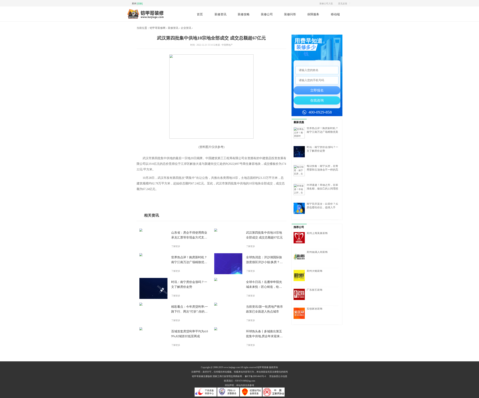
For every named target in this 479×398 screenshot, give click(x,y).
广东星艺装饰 (314, 289)
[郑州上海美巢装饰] (300, 239)
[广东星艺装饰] (300, 296)
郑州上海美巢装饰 (317, 233)
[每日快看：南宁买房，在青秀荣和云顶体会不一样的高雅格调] (300, 172)
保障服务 (313, 14)
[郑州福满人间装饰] (300, 258)
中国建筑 (164, 200)
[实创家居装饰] (300, 315)
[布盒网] (145, 18)
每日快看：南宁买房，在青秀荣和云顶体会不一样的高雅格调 (322, 170)
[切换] (140, 3)
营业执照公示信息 (278, 376)
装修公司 (267, 14)
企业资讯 (186, 28)
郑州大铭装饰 (314, 271)
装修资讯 (220, 14)
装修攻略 (244, 14)
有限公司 (174, 200)
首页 (200, 14)
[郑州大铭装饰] (300, 277)
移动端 (335, 14)
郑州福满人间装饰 (317, 252)
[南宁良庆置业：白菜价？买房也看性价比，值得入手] (300, 210)
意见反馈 (342, 3)
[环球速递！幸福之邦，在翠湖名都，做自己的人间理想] (300, 191)
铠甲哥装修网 (157, 28)
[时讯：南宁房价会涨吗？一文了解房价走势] (300, 153)
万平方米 (155, 200)
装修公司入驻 (326, 3)
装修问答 (290, 14)
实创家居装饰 (314, 308)
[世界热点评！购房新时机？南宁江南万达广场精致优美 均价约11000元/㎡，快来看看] (300, 134)
